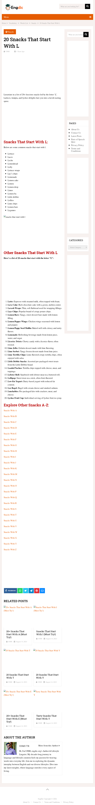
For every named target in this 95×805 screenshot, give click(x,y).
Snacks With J (10, 462)
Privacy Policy (77, 145)
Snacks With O (10, 485)
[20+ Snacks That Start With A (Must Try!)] (18, 617)
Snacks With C (10, 422)
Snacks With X (10, 537)
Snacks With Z (10, 549)
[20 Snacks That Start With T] (18, 660)
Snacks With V (10, 526)
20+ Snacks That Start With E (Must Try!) (16, 718)
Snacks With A (10, 410)
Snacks (11, 31)
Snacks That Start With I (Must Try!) (46, 633)
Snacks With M (10, 474)
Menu (6, 17)
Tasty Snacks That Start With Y (46, 717)
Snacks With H (10, 451)
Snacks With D (10, 427)
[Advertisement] (33, 72)
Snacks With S (10, 508)
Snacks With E (10, 433)
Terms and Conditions (76, 149)
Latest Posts (76, 136)
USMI (8, 51)
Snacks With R (10, 503)
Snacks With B (10, 416)
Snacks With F (10, 439)
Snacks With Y (10, 543)
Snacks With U (10, 520)
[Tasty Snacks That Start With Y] (48, 701)
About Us (75, 129)
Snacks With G (10, 445)
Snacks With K (10, 468)
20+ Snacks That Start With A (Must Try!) (16, 634)
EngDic (40, 799)
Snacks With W (10, 532)
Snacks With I (10, 456)
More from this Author (48, 745)
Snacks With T (10, 514)
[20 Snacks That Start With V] (47, 660)
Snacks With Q (10, 497)
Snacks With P (10, 491)
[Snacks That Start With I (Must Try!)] (48, 617)
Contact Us (76, 132)
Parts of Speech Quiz (78, 140)
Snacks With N (10, 479)
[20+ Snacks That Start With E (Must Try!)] (18, 701)
